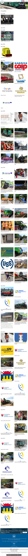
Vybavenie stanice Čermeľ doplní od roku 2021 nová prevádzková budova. (7, 123)
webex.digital (15, 546)
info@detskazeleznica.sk (17, 539)
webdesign (12, 546)
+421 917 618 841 (10, 539)
